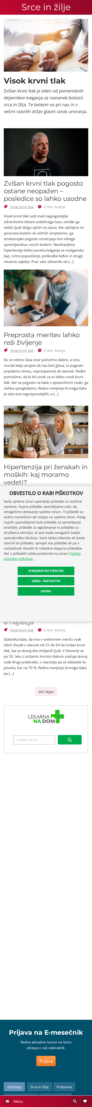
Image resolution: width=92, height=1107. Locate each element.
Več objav (46, 691)
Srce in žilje (46, 7)
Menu (18, 1101)
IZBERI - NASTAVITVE (46, 581)
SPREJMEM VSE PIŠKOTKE (46, 571)
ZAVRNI (46, 591)
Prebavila (64, 1086)
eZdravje (14, 1086)
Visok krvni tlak (21, 207)
